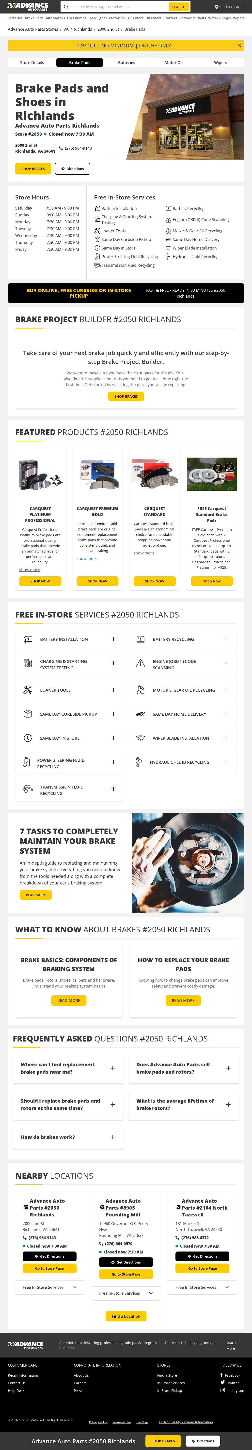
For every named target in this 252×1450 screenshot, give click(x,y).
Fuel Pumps (76, 18)
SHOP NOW (40, 581)
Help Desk (16, 1390)
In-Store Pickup (169, 1390)
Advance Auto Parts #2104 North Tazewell (205, 1208)
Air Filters (135, 18)
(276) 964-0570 (118, 1243)
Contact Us (17, 1383)
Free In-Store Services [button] (43, 1287)
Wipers (239, 18)
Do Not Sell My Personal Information (186, 1422)
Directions (75, 168)
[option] (40, 518)
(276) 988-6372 (195, 1237)
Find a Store (167, 1375)
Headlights (98, 18)
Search (179, 6)
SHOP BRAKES (33, 168)
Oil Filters (153, 18)
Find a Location (126, 1316)
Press (78, 1390)
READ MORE (36, 895)
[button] (69, 639)
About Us (81, 1375)
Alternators (55, 18)
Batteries (15, 18)
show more (29, 569)
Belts (202, 18)
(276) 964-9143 (42, 1237)
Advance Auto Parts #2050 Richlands (47, 1208)
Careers (80, 1383)
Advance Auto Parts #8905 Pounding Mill (123, 1208)
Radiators (187, 18)
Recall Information (23, 1375)
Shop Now (211, 581)
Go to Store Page (49, 1268)
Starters (170, 18)
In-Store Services (171, 1383)
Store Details (32, 62)
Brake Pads (34, 18)
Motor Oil (117, 18)
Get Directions (52, 1256)
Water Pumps (219, 18)
